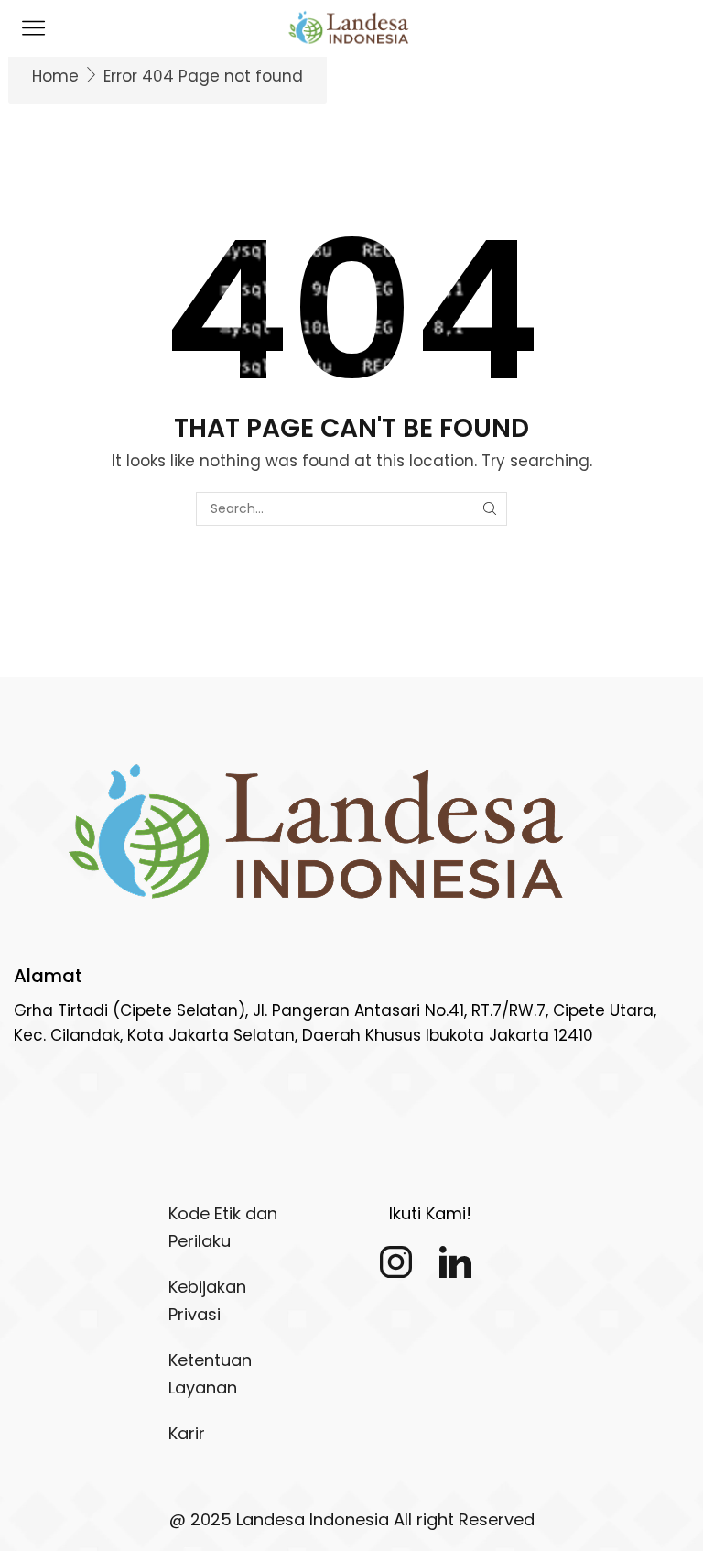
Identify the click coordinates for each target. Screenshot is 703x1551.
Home (55, 76)
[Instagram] (396, 1262)
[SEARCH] (490, 509)
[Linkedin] (455, 1262)
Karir (186, 1433)
